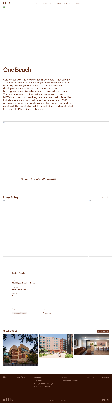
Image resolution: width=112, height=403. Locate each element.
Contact (105, 377)
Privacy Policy (62, 400)
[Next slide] (107, 197)
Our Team (38, 380)
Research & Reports (70, 380)
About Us (37, 377)
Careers (77, 3)
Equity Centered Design (43, 383)
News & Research (62, 3)
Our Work (35, 3)
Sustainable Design (42, 386)
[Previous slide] (103, 197)
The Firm (46, 3)
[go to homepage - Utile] (8, 399)
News (64, 377)
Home (5, 377)
